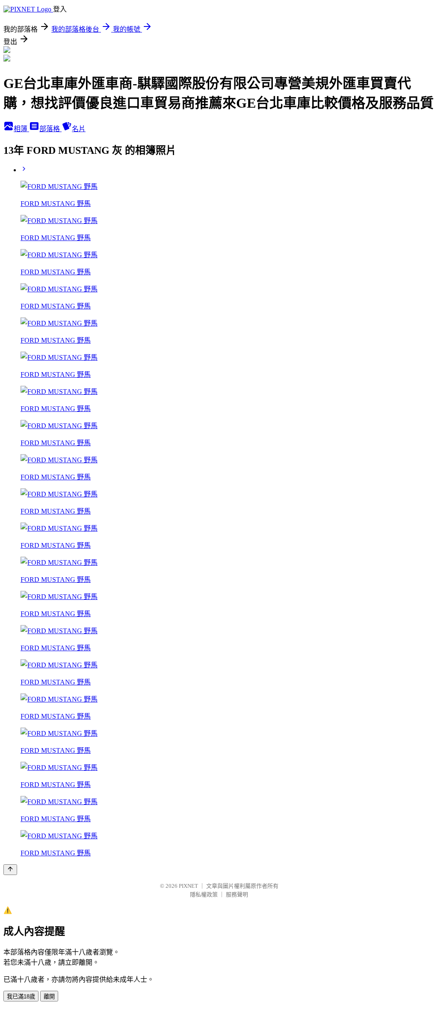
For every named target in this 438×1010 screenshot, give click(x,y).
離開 (49, 996)
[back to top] (10, 869)
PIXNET (188, 886)
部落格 (50, 128)
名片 (79, 128)
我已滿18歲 (21, 996)
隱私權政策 (204, 894)
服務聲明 (237, 894)
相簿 (21, 128)
